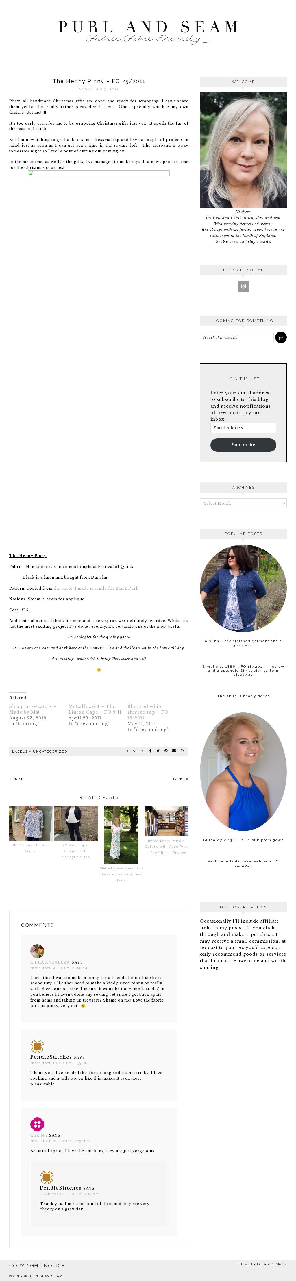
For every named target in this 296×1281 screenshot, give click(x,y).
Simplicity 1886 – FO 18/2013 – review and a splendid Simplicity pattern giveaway (243, 670)
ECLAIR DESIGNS (272, 1264)
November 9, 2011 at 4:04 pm (58, 968)
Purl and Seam (148, 31)
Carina (38, 1135)
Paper (179, 779)
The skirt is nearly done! (243, 696)
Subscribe (243, 444)
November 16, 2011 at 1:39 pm (59, 1063)
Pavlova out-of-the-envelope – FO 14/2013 (243, 863)
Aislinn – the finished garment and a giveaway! (243, 643)
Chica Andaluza (50, 962)
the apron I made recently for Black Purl (95, 588)
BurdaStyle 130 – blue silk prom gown (243, 840)
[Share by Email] (174, 751)
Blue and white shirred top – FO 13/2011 (148, 712)
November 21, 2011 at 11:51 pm (60, 1141)
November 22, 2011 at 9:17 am (69, 1194)
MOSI (17, 779)
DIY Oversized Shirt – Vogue (31, 848)
